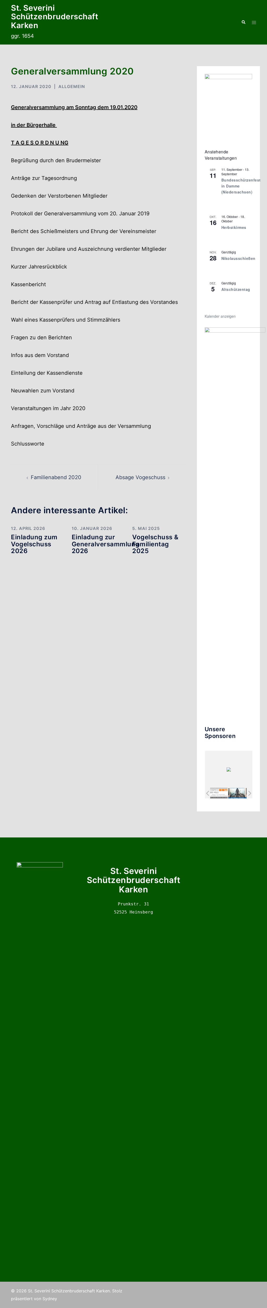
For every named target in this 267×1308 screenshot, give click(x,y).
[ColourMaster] (237, 793)
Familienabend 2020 (56, 477)
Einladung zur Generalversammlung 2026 (105, 544)
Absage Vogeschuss (140, 477)
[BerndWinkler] (218, 793)
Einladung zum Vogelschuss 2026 (34, 544)
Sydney (50, 1298)
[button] (243, 22)
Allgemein (71, 86)
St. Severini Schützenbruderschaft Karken (54, 16)
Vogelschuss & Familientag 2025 (155, 544)
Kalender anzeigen (220, 316)
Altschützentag (235, 289)
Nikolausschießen (238, 258)
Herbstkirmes (233, 227)
